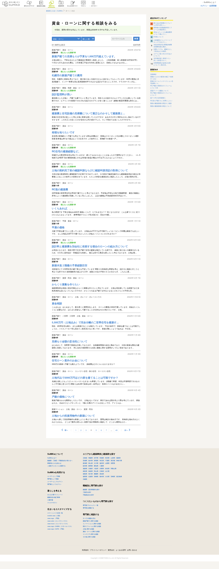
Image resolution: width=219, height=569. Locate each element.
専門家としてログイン (54, 484)
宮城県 (102, 458)
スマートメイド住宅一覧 (55, 513)
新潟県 (85, 463)
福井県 (102, 463)
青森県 (90, 458)
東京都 (113, 460)
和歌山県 (113, 468)
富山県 (90, 463)
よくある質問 (121, 550)
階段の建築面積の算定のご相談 (161, 103)
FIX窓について (158, 37)
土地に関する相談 (88, 529)
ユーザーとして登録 (53, 476)
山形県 (113, 458)
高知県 (102, 474)
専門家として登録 (53, 479)
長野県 (113, 463)
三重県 (102, 466)
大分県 (107, 476)
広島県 (102, 471)
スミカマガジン (52, 502)
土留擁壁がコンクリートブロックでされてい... (163, 41)
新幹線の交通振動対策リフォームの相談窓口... (163, 28)
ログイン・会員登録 (208, 5)
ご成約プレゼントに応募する (56, 466)
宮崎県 (113, 476)
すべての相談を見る (89, 518)
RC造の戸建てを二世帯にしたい (161, 101)
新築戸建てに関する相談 (90, 521)
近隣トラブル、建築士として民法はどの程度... (163, 50)
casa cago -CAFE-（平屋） (56, 529)
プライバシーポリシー (98, 550)
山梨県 (107, 463)
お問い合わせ (132, 550)
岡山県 (96, 471)
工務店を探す (87, 492)
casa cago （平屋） (53, 518)
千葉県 (107, 460)
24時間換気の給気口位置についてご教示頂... (162, 64)
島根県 (90, 471)
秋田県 (107, 458)
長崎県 (96, 476)
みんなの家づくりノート (55, 495)
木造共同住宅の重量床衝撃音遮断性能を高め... (163, 45)
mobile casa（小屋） (54, 516)
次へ (126, 430)
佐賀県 (90, 476)
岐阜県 (85, 466)
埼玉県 (102, 460)
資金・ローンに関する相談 (91, 531)
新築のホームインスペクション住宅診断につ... (161, 82)
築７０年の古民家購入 (158, 98)
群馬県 (96, 460)
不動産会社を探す (88, 495)
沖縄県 (85, 479)
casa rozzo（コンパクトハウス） (58, 524)
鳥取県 (85, 471)
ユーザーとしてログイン (55, 481)
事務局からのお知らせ (54, 463)
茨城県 (85, 460)
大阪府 (96, 468)
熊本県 (102, 476)
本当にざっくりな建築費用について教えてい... (163, 33)
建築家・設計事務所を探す (91, 489)
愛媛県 (96, 474)
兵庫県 (102, 468)
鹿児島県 (119, 476)
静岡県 (90, 466)
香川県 (90, 474)
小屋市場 (50, 500)
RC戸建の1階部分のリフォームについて (161, 94)
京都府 (90, 468)
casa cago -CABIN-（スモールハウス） (59, 526)
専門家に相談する (91, 514)
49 (116, 430)
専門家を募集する (88, 508)
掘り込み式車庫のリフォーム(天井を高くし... (163, 24)
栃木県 (90, 460)
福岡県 (85, 476)
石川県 (96, 463)
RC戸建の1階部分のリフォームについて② (161, 87)
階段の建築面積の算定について (161, 106)
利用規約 (85, 550)
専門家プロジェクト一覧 (90, 505)
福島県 (118, 458)
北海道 (85, 458)
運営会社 (111, 550)
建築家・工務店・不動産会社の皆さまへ (59, 460)
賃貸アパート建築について (159, 91)
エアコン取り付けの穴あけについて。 (163, 55)
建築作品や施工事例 (53, 497)
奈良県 (107, 468)
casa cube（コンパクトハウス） (57, 521)
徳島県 (85, 474)
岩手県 (96, 458)
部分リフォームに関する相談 (92, 526)
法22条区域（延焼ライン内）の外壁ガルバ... (162, 59)
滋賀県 (85, 468)
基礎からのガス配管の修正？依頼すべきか (161, 78)
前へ (66, 430)
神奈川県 (119, 460)
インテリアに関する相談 (90, 534)
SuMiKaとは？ (52, 458)
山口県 (107, 471)
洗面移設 (153, 74)
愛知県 (96, 466)
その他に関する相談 (89, 537)
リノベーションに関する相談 (92, 524)
